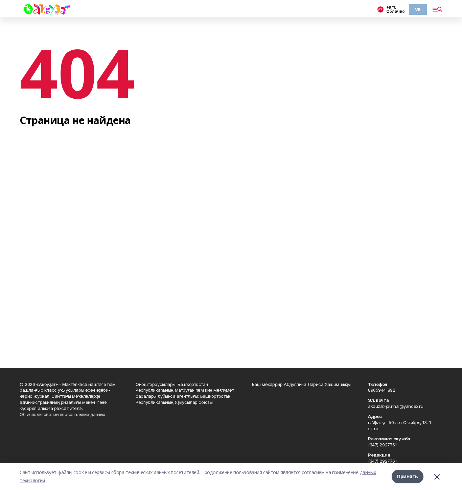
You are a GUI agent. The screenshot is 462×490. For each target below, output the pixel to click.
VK (418, 9)
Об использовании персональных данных (62, 414)
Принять (407, 476)
